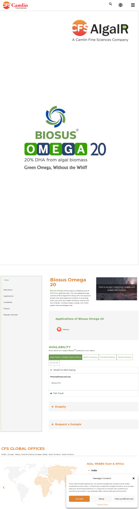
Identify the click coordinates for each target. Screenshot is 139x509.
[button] (133, 478)
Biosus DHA (56, 383)
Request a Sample (11, 315)
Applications (8, 296)
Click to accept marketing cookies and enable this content (117, 288)
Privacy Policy (102, 504)
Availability (8, 302)
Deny (101, 498)
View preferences (124, 498)
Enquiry (7, 308)
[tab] (65, 357)
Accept (79, 498)
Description (8, 290)
